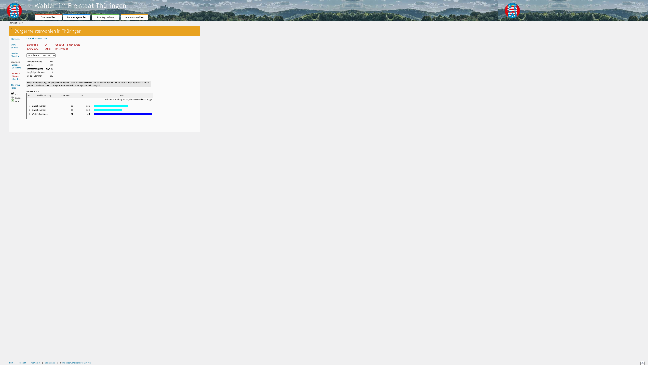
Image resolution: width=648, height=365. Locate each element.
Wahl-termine (14, 46)
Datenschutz (50, 362)
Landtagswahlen (105, 17)
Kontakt (19, 22)
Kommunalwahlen (134, 17)
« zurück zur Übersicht (36, 38)
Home (12, 22)
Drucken (18, 98)
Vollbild (18, 94)
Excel (17, 101)
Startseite (15, 39)
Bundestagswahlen (76, 17)
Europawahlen (48, 17)
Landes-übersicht (15, 55)
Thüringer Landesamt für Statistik (76, 362)
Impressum (35, 362)
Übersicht (16, 67)
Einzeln (15, 64)
